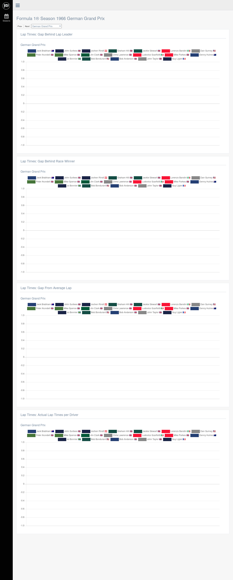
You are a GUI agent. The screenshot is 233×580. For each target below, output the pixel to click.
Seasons (6, 20)
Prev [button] (19, 26)
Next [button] (27, 26)
